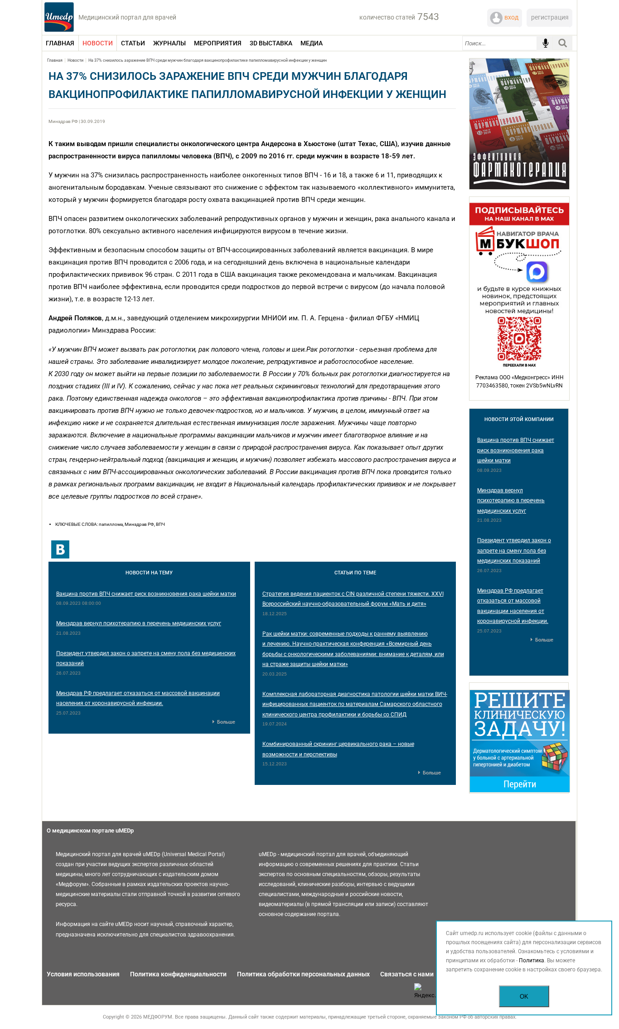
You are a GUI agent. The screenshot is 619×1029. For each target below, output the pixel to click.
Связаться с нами (407, 974)
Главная (55, 60)
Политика (531, 960)
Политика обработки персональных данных (303, 974)
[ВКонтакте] (60, 549)
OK (524, 996)
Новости (75, 60)
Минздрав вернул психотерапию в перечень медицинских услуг (138, 623)
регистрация (550, 17)
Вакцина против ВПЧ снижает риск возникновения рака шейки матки (146, 594)
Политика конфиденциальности (178, 974)
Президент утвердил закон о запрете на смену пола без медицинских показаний (514, 550)
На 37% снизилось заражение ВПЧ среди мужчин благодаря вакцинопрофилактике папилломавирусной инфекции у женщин (207, 60)
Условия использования (83, 974)
